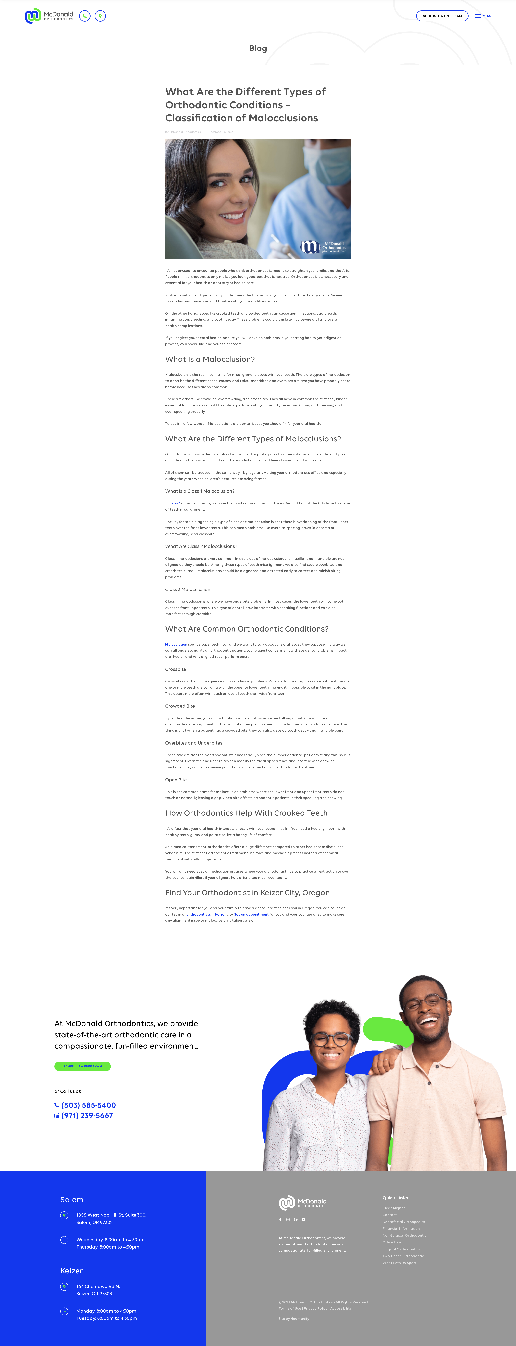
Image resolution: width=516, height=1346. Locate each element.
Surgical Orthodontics (401, 1249)
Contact (390, 1215)
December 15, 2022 (221, 132)
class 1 (174, 503)
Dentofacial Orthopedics (404, 1221)
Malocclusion (176, 644)
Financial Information (401, 1228)
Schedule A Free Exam (82, 1066)
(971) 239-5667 (87, 1115)
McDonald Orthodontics (185, 132)
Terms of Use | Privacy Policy (303, 1308)
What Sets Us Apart (400, 1263)
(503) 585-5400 (88, 1105)
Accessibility (341, 1308)
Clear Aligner (394, 1208)
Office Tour (392, 1242)
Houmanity (300, 1318)
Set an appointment (251, 914)
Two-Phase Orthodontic (403, 1256)
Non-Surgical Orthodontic (404, 1235)
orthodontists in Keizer (206, 914)
